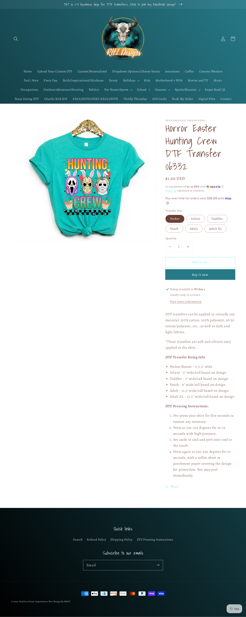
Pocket (175, 219)
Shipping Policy (121, 539)
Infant (195, 219)
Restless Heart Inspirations (33, 601)
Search (78, 539)
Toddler (217, 219)
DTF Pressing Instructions (155, 539)
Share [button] (174, 486)
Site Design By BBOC (59, 601)
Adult (194, 229)
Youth (174, 229)
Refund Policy (96, 539)
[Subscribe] (158, 565)
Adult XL (215, 229)
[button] (16, 39)
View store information (186, 301)
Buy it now (200, 274)
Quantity (171, 238)
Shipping (170, 190)
